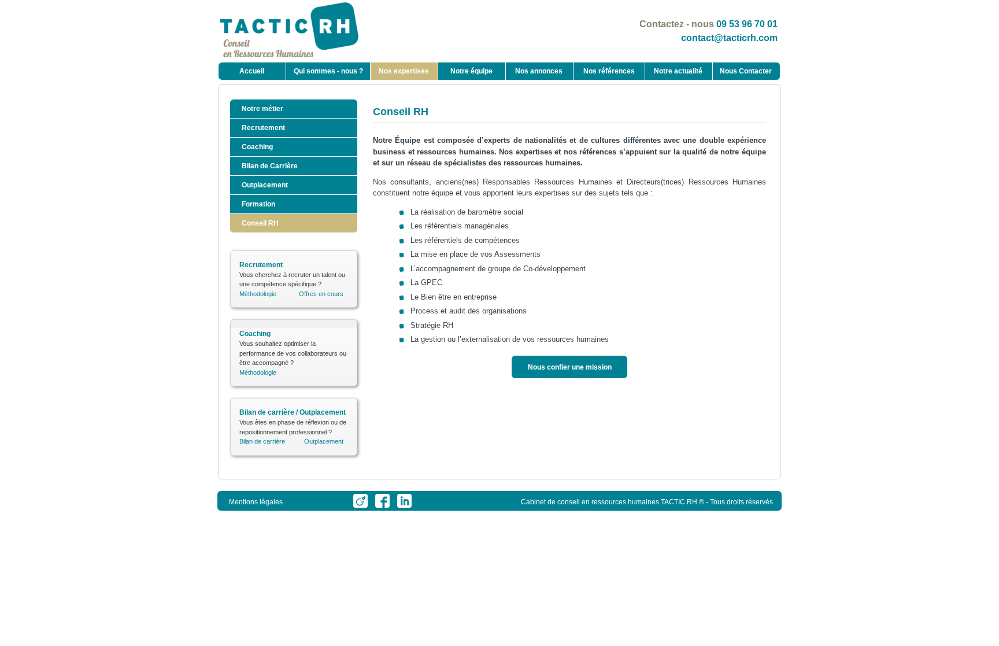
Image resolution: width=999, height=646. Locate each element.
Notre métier (262, 109)
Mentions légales (256, 502)
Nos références (609, 71)
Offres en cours (321, 293)
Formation (258, 204)
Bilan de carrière (262, 441)
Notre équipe (471, 71)
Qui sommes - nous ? (328, 71)
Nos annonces (539, 71)
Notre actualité (678, 71)
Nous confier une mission (570, 367)
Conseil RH (260, 223)
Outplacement (265, 185)
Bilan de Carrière (270, 166)
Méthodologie (257, 293)
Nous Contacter (746, 71)
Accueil (251, 71)
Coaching (257, 147)
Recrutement (263, 128)
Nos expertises (404, 71)
